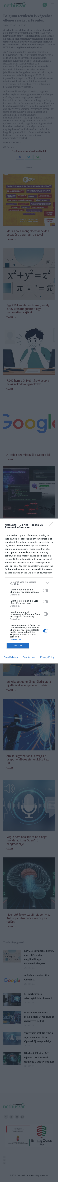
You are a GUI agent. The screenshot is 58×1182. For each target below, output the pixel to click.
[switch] (45, 590)
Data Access (29, 657)
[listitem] (29, 583)
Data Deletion (11, 657)
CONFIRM (18, 646)
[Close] (52, 525)
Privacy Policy (47, 657)
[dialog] (29, 591)
